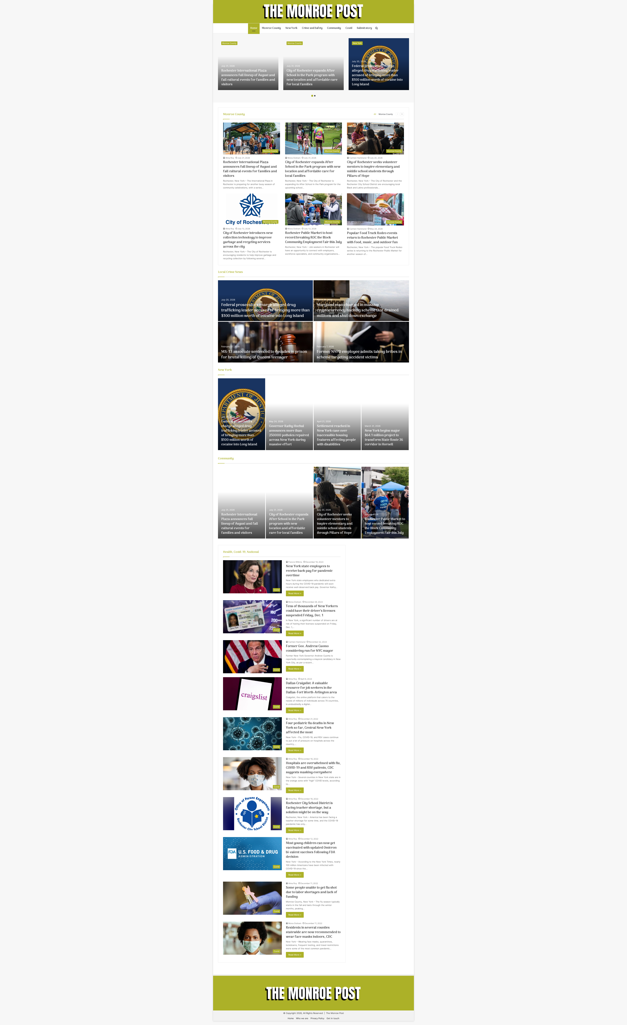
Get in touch (333, 1018)
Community (334, 28)
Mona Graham (294, 158)
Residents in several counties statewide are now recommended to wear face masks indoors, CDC (313, 932)
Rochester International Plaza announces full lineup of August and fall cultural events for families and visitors (248, 77)
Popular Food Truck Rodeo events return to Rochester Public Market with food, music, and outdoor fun (372, 238)
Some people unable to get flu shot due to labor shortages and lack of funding (311, 892)
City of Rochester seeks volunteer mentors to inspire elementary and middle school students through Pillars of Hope (373, 169)
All (375, 114)
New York (291, 28)
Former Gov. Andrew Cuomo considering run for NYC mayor (309, 649)
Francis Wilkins (295, 562)
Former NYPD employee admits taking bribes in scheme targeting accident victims (359, 355)
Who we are (302, 1018)
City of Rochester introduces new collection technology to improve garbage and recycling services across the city (248, 240)
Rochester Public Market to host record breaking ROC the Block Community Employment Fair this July (313, 238)
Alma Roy (229, 158)
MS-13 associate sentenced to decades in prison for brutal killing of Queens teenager (264, 355)
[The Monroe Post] (313, 11)
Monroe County (271, 28)
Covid (349, 28)
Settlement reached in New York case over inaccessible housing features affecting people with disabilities (336, 435)
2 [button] (314, 95)
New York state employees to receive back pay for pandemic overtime (309, 571)
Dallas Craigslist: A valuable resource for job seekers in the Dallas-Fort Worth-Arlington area (311, 688)
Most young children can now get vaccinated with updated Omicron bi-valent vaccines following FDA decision (311, 850)
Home (253, 28)
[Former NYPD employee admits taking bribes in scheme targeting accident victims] (361, 342)
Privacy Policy (317, 1018)
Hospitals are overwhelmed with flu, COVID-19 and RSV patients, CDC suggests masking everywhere (313, 768)
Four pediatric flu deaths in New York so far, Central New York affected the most (310, 728)
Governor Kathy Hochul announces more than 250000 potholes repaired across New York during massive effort (289, 435)
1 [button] (312, 96)
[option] (248, 64)
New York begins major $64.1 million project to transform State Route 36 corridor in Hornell (384, 437)
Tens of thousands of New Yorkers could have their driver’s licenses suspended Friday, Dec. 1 (312, 611)
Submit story (364, 28)
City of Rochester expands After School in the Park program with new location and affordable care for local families (312, 77)
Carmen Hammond (357, 158)
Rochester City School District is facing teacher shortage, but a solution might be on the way (309, 808)
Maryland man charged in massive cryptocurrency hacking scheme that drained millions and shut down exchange (358, 310)
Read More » (294, 593)
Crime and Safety (312, 28)
